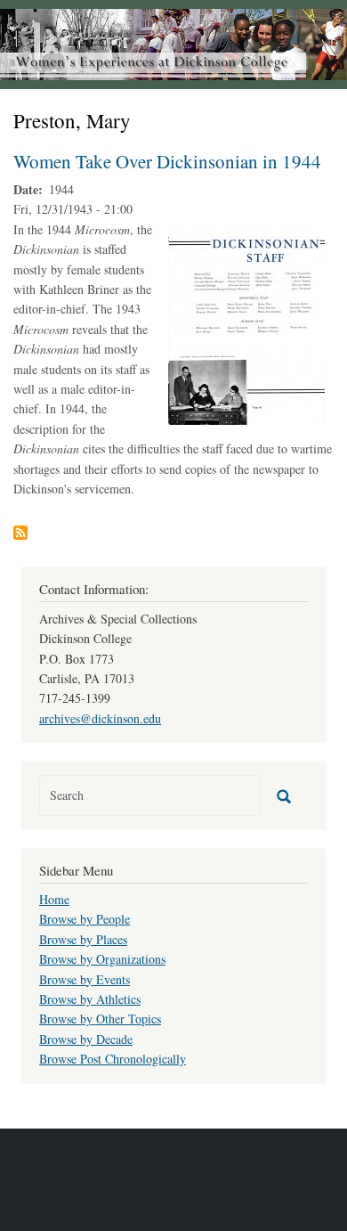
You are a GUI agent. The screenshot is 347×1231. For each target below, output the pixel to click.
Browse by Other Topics (100, 1018)
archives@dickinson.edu (100, 718)
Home (54, 899)
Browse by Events (84, 979)
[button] (246, 324)
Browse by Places (83, 939)
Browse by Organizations (102, 958)
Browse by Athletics (90, 999)
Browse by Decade (86, 1039)
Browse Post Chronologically (112, 1058)
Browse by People (84, 918)
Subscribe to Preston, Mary (20, 533)
